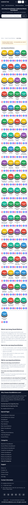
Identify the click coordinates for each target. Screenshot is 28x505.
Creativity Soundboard (7, 450)
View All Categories (6, 461)
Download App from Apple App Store (9, 406)
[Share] (4, 61)
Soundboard (4, 419)
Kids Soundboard (5, 434)
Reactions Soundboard (7, 443)
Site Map (3, 476)
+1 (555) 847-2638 (7, 485)
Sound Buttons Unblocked (8, 415)
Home (2, 5)
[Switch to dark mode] (23, 2)
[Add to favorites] (2, 61)
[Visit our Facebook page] (4, 494)
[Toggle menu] (25, 2)
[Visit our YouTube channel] (16, 494)
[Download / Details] (7, 61)
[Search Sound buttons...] (16, 2)
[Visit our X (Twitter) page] (8, 494)
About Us (3, 468)
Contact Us (4, 470)
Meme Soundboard (19, 5)
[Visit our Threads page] (19, 494)
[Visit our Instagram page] (12, 494)
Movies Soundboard (6, 459)
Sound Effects (4, 437)
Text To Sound (5, 421)
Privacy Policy (4, 472)
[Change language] (19, 2)
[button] (4, 53)
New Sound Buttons (10, 5)
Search (23, 16)
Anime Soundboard (6, 452)
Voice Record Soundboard (8, 448)
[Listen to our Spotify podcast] (23, 494)
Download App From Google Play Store (9, 403)
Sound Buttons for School (7, 417)
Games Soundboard (6, 454)
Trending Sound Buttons (7, 432)
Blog (2, 430)
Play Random (4, 424)
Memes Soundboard (6, 456)
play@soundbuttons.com (8, 408)
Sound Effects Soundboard (8, 446)
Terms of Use (4, 474)
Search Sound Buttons (10, 38)
